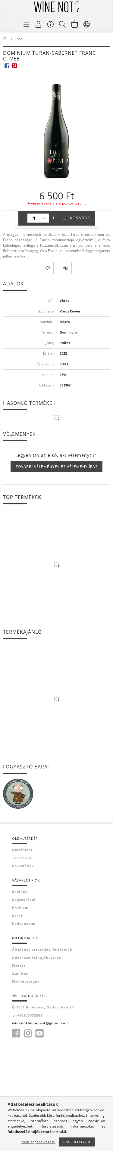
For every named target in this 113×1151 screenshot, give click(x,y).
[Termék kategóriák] (26, 24)
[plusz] (53, 218)
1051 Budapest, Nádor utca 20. (45, 1007)
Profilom (20, 907)
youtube (39, 1033)
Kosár (17, 915)
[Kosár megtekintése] (75, 24)
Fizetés (19, 965)
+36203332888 (29, 1015)
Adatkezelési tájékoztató (36, 957)
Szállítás (20, 973)
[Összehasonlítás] (66, 268)
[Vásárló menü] (51, 24)
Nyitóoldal (22, 850)
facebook (16, 1033)
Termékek (22, 858)
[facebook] (7, 65)
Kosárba (80, 217)
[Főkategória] (5, 38)
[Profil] (39, 24)
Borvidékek (23, 865)
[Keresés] (63, 24)
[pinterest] (14, 65)
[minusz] (22, 218)
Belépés (19, 891)
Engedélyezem (76, 1142)
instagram (28, 1033)
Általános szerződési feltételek (42, 949)
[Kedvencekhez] (48, 268)
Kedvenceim (24, 923)
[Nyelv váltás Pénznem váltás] (87, 24)
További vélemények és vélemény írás (57, 466)
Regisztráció (24, 899)
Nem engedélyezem (38, 1142)
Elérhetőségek (26, 981)
